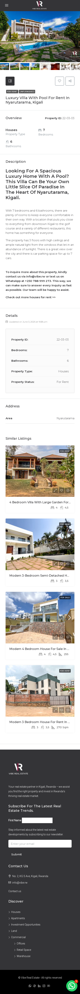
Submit (16, 854)
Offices (21, 943)
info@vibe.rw (20, 882)
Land (14, 930)
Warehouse (23, 956)
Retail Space (24, 949)
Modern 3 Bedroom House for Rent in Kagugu (44, 722)
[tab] (10, 81)
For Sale (65, 597)
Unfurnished (27, 91)
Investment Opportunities (25, 924)
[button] (71, 985)
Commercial (18, 937)
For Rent (12, 91)
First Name (14, 820)
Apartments (18, 918)
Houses (15, 911)
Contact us (14, 891)
